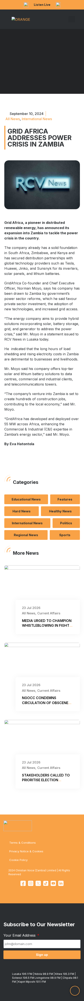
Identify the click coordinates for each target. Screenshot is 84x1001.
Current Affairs (48, 613)
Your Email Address (20, 935)
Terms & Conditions (22, 842)
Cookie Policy (18, 860)
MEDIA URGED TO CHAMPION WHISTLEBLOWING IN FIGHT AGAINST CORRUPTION (47, 625)
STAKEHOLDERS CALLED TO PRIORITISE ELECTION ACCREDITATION (46, 780)
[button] (65, 19)
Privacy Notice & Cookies (26, 851)
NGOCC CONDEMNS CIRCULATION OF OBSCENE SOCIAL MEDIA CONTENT (45, 703)
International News (37, 119)
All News (12, 119)
